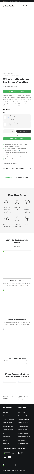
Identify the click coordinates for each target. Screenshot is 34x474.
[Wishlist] (22, 5)
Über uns (5, 412)
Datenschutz (6, 436)
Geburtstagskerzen (23, 419)
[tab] (17, 163)
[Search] (20, 5)
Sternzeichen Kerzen (24, 436)
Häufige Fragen (7, 415)
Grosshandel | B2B (8, 426)
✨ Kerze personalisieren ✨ (17, 91)
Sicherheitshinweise (8, 429)
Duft (4, 112)
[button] (17, 55)
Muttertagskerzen (23, 433)
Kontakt (5, 440)
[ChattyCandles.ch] (9, 6)
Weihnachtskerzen (23, 426)
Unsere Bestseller (23, 415)
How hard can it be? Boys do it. (9, 397)
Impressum (6, 443)
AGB (4, 433)
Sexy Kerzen (21, 440)
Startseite (5, 73)
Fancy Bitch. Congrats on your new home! (24, 397)
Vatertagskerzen (23, 429)
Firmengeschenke (7, 422)
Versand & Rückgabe (8, 419)
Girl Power (10, 73)
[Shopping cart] (25, 5)
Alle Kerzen (21, 412)
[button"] (19, 453)
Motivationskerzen (23, 443)
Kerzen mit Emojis (23, 422)
